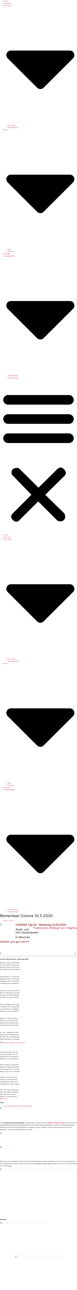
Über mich (7, 3)
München (11, 252)
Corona (6, 1106)
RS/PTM (5, 1099)
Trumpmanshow (13, 378)
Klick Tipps (11, 125)
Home (6, 1)
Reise (9, 249)
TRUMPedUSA (13, 376)
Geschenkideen (13, 127)
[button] (38, 456)
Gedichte (7, 254)
